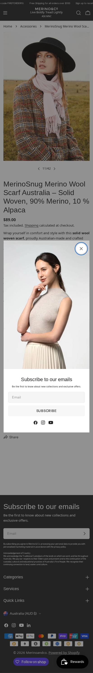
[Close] (81, 248)
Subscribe (46, 411)
